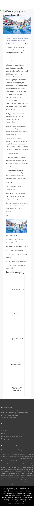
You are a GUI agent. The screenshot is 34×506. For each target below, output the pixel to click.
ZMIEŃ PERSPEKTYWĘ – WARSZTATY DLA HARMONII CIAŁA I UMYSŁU (14, 414)
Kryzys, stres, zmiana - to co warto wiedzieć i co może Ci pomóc (17, 38)
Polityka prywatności (8, 439)
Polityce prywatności (14, 477)
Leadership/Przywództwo (18, 40)
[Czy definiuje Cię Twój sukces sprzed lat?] (17, 24)
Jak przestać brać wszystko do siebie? (13, 411)
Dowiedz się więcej (20, 503)
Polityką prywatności (6, 469)
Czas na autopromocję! (8, 417)
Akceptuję (11, 503)
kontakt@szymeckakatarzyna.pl (11, 436)
